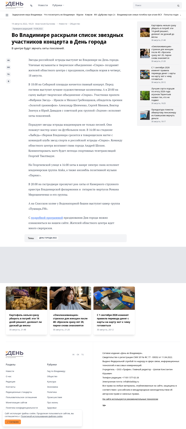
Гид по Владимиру (56, 371)
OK (8, 67)
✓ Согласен (13, 421)
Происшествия (54, 397)
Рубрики (57, 5)
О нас (8, 376)
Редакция (10, 381)
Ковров (88, 14)
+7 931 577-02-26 (130, 377)
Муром (79, 14)
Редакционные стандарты (19, 392)
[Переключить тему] (31, 5)
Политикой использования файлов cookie (41, 416)
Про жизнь (52, 402)
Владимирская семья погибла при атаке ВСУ (139, 14)
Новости (43, 5)
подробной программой (47, 217)
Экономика (52, 386)
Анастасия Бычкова (45, 23)
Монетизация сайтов (16, 402)
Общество (75, 23)
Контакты (10, 386)
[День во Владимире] (15, 354)
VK (8, 60)
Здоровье (52, 407)
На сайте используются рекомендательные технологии (130, 399)
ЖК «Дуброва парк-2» (104, 14)
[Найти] (178, 5)
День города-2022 (48, 238)
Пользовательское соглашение (21, 397)
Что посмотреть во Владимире (59, 14)
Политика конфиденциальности (22, 407)
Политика (52, 392)
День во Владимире (15, 5)
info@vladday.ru (131, 381)
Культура (51, 381)
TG (8, 74)
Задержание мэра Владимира (27, 14)
